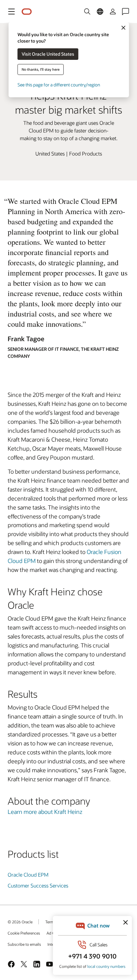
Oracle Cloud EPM (28, 874)
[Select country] (100, 11)
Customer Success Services (38, 885)
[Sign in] (113, 11)
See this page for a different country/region (59, 85)
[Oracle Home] (26, 11)
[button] (11, 11)
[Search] (87, 11)
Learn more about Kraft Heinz (45, 811)
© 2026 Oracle (20, 921)
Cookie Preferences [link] (24, 933)
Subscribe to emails (24, 944)
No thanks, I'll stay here (41, 69)
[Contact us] (125, 11)
